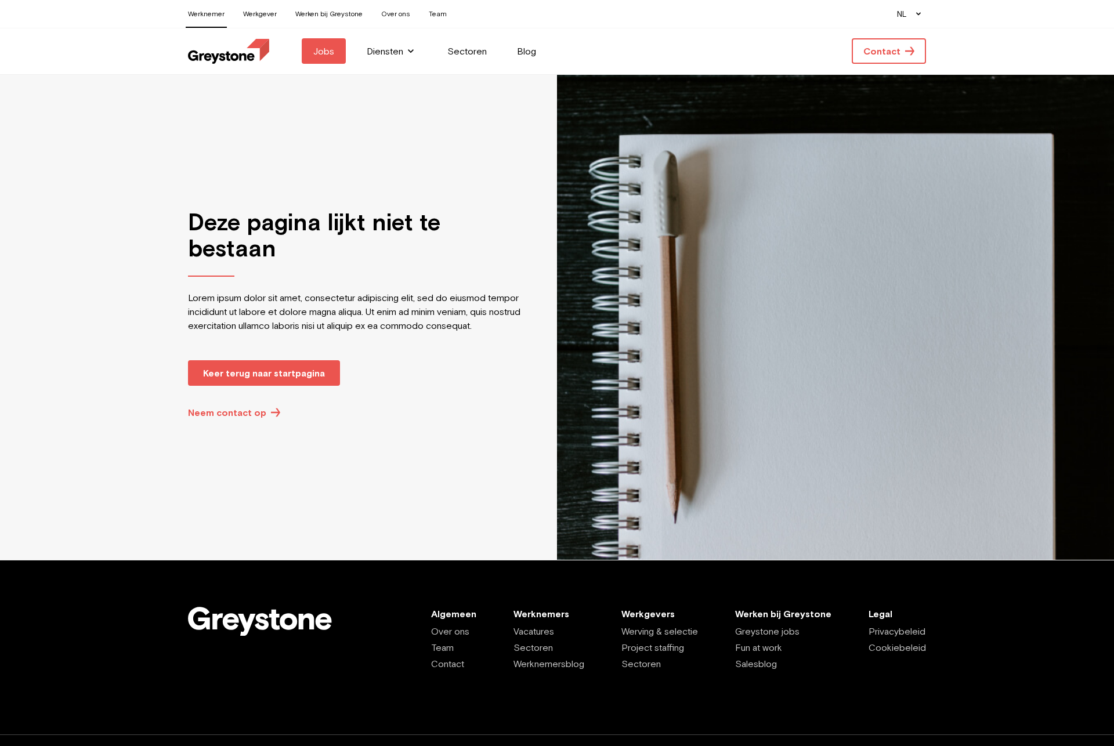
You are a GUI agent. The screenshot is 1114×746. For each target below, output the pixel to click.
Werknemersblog (548, 663)
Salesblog (756, 663)
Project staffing (652, 647)
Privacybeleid (897, 631)
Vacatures (533, 631)
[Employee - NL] (228, 51)
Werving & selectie (659, 631)
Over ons (450, 631)
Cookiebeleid (897, 647)
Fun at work (758, 647)
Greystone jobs (767, 631)
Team (442, 647)
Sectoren (533, 647)
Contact (447, 663)
